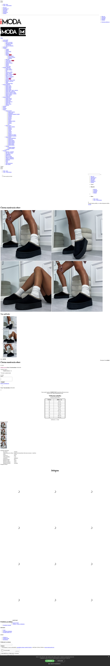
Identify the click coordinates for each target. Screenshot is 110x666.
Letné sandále (8, 51)
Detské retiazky (11, 140)
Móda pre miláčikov (10, 157)
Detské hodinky (11, 144)
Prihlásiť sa (5, 637)
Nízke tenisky (11, 56)
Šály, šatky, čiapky (9, 152)
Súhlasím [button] (50, 660)
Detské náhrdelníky (12, 138)
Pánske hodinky (11, 148)
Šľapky (7, 52)
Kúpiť (2, 382)
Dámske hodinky (11, 147)
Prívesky (10, 117)
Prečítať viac (68, 658)
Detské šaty (8, 102)
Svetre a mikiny (9, 77)
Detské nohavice (9, 101)
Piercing (9, 123)
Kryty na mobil (9, 156)
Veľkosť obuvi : (4, 369)
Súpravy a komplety (10, 76)
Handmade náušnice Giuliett (14, 114)
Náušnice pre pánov (12, 134)
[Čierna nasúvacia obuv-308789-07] (10, 329)
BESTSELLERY (9, 43)
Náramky (10, 116)
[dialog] (55, 660)
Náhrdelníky (10, 113)
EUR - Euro (5, 4)
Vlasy (7, 162)
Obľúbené (104, 17)
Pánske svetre (8, 85)
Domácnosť (8, 154)
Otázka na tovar (4, 367)
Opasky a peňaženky (10, 158)
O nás (4, 630)
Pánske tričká (8, 88)
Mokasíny (8, 59)
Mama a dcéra (8, 103)
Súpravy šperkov (11, 111)
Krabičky (7, 149)
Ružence (10, 133)
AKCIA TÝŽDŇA (9, 45)
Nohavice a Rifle (9, 72)
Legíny (8, 78)
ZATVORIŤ (5, 40)
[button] (55, 663)
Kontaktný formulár (7, 625)
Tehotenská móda (9, 83)
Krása (7, 160)
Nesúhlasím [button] (60, 660)
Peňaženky (8, 159)
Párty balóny (8, 164)
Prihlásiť (4, 13)
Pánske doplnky (9, 94)
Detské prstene (11, 143)
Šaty (6, 70)
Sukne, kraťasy (9, 73)
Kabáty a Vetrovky (11, 74)
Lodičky (7, 49)
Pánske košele (8, 89)
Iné (8, 124)
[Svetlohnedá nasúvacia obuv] (4, 428)
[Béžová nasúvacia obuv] (4, 448)
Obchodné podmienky (7, 631)
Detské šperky (8, 137)
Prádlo (7, 82)
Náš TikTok (5, 639)
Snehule (7, 64)
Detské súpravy (9, 98)
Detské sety (10, 139)
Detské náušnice (11, 141)
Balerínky (8, 53)
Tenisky (9, 54)
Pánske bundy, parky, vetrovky (12, 90)
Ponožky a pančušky (10, 151)
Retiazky (10, 118)
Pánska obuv (8, 66)
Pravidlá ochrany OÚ (7, 632)
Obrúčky (10, 122)
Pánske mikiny (9, 86)
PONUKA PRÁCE (105, 22)
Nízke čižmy (8, 61)
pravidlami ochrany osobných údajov (24, 647)
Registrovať (5, 12)
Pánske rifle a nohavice (10, 91)
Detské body (8, 100)
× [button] (108, 656)
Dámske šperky (9, 110)
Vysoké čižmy (10, 60)
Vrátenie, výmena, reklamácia (19, 624)
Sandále (7, 50)
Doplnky (7, 105)
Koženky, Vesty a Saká (10, 80)
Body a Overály (9, 75)
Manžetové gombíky (12, 135)
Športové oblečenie (9, 81)
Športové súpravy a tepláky (11, 93)
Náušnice (10, 115)
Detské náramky (11, 142)
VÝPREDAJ (8, 44)
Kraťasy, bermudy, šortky (11, 92)
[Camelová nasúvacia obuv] (4, 441)
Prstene (9, 119)
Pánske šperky (8, 125)
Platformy (10, 58)
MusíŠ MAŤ (8, 155)
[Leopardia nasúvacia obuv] (4, 435)
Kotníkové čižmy (9, 62)
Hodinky (7, 146)
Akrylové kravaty (9, 163)
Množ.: (2, 376)
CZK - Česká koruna (7, 5)
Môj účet (5, 7)
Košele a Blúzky (9, 69)
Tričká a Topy (8, 68)
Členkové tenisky (11, 57)
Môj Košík (5, 9)
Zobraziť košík (6, 638)
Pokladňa (5, 11)
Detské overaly (9, 99)
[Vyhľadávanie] (100, 174)
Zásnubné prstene (11, 121)
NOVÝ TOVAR (9, 42)
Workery (7, 65)
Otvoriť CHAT (16, 622)
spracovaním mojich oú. (49, 647)
